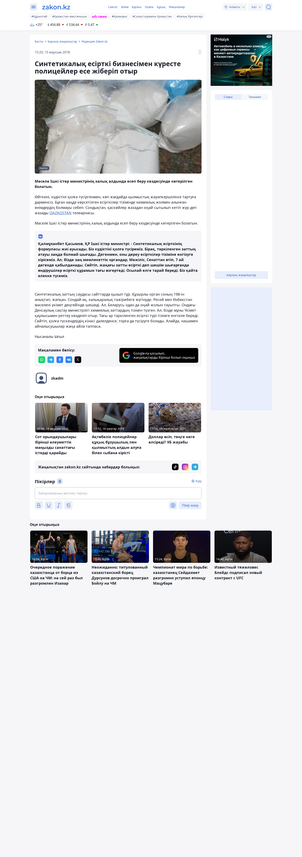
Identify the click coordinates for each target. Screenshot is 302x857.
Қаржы (137, 7)
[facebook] (59, 359)
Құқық (161, 7)
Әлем (124, 7)
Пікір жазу (190, 505)
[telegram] (50, 359)
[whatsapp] (41, 359)
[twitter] (78, 359)
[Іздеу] (268, 7)
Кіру (199, 481)
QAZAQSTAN (60, 212)
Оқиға (149, 7)
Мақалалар (177, 7)
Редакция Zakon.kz (95, 41)
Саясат (113, 7)
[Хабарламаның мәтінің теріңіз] (118, 493)
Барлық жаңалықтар (62, 41)
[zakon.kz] (56, 7)
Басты (39, 41)
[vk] (69, 359)
